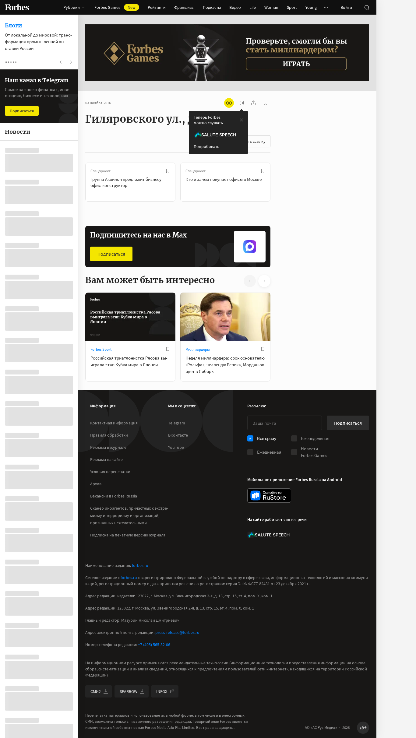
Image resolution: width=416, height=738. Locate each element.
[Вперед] (280, 182)
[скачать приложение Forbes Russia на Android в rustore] (269, 495)
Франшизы (184, 7)
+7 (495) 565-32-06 (154, 644)
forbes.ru (140, 565)
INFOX (161, 691)
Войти (346, 7)
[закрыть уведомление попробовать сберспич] (241, 120)
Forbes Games (115, 7)
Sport (292, 7)
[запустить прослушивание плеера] (241, 103)
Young (311, 7)
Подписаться (111, 254)
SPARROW (128, 691)
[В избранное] (168, 171)
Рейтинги (157, 7)
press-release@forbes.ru (177, 632)
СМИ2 (95, 691)
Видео (235, 7)
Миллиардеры (197, 349)
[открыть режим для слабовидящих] (229, 103)
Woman (271, 7)
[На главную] (17, 7)
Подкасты (212, 7)
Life (252, 7)
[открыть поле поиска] (367, 7)
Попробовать (206, 146)
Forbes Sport (100, 349)
